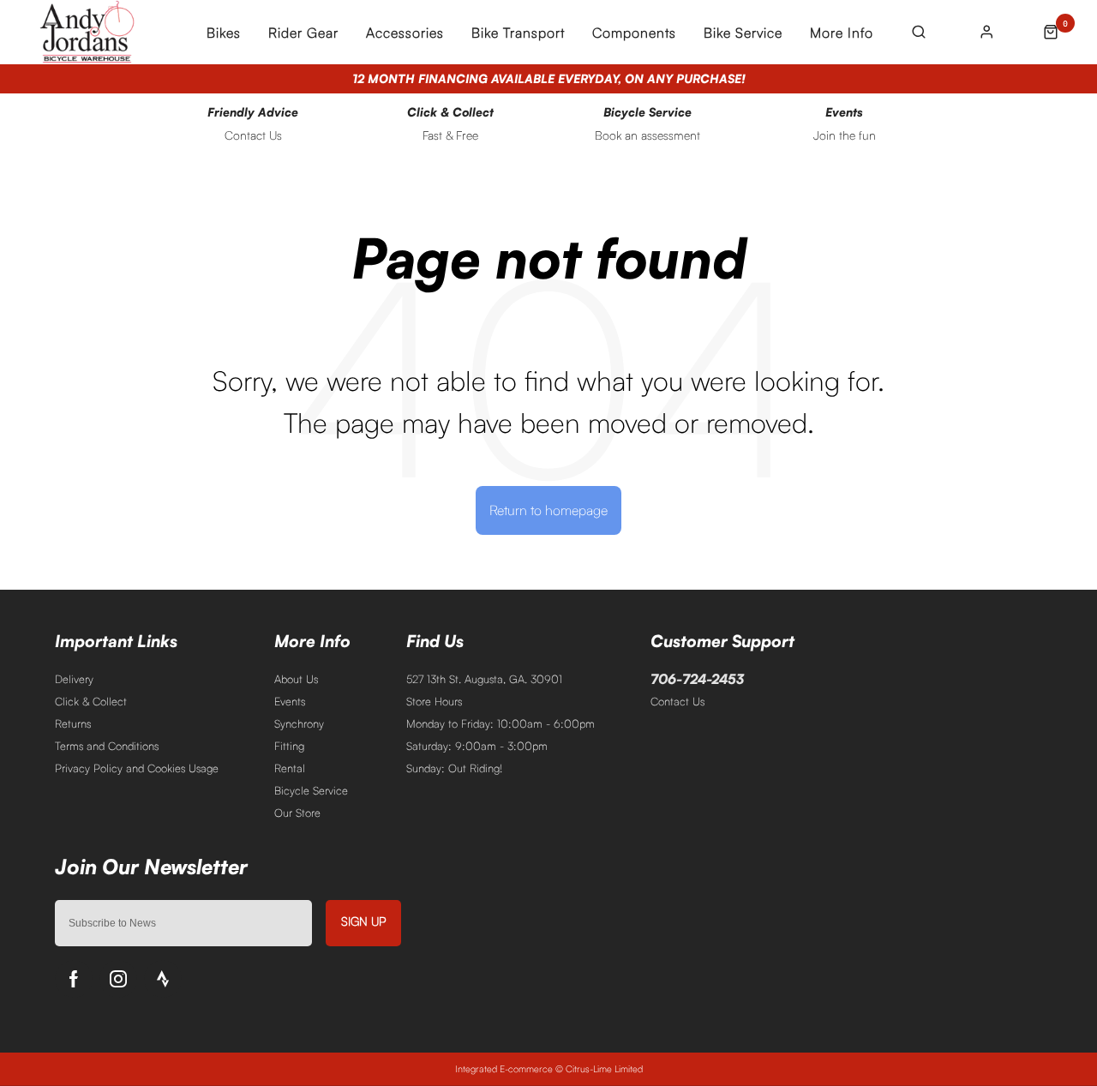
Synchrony (299, 723)
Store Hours (434, 701)
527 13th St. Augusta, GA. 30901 (484, 679)
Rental (289, 768)
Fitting (289, 746)
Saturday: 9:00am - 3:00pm (477, 746)
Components (634, 32)
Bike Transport (518, 32)
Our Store (297, 812)
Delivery (74, 679)
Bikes (224, 32)
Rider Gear (303, 32)
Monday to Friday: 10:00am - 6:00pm (500, 723)
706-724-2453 (697, 678)
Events (289, 701)
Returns (73, 723)
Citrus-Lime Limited (604, 1069)
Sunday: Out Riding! (454, 768)
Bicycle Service (311, 790)
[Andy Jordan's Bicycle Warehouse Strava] (163, 979)
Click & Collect (91, 701)
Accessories (405, 32)
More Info (841, 32)
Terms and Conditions (107, 746)
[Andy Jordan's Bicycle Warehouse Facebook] (74, 979)
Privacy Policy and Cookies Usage (137, 768)
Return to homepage (548, 510)
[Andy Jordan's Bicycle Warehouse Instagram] (118, 979)
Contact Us (677, 701)
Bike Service (743, 32)
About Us (296, 679)
